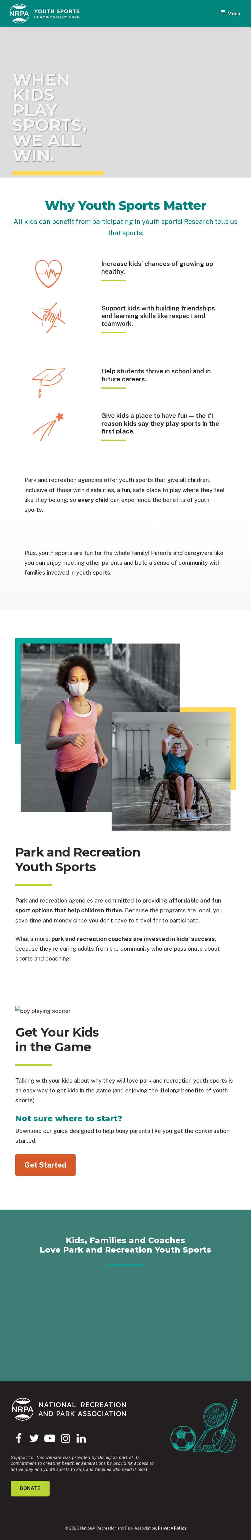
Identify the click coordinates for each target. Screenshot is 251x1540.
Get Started (45, 1165)
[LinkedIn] (81, 1438)
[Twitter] (34, 1438)
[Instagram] (65, 1438)
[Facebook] (18, 1438)
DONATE (30, 1488)
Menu (233, 14)
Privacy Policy (172, 1528)
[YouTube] (49, 1438)
